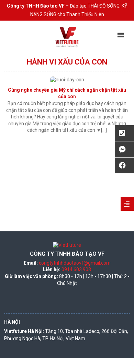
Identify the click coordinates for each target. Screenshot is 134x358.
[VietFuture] (67, 36)
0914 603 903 (76, 269)
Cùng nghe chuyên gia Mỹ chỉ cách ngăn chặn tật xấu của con (67, 93)
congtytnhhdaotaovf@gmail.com (75, 263)
